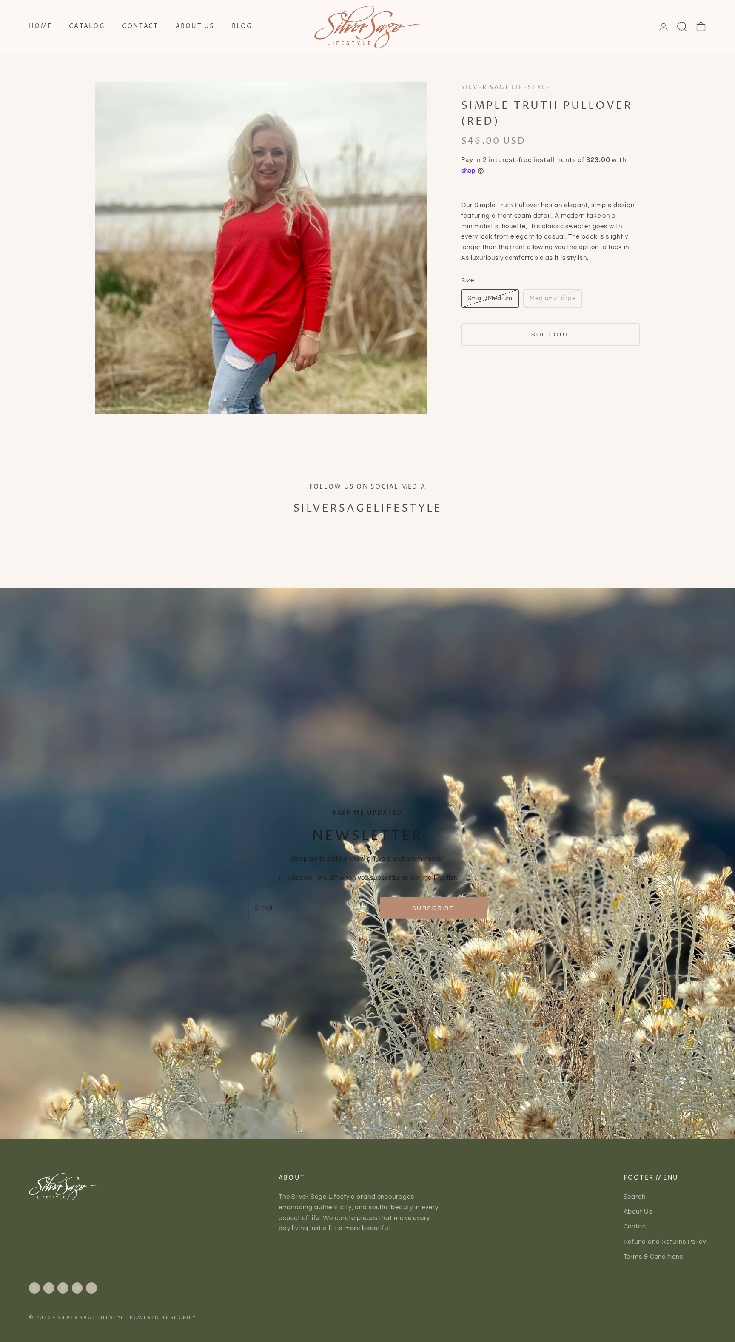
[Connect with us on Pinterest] (63, 1288)
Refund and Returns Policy (665, 1242)
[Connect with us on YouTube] (77, 1288)
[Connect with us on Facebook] (48, 1288)
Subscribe (433, 908)
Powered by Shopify (163, 1317)
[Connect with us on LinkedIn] (91, 1288)
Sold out (550, 334)
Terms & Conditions (653, 1257)
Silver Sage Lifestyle (505, 87)
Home (40, 26)
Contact (140, 26)
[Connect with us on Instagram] (34, 1288)
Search (635, 1197)
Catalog (87, 26)
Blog (242, 26)
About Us (195, 26)
